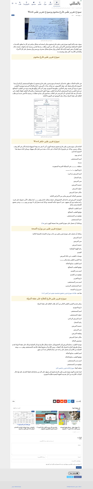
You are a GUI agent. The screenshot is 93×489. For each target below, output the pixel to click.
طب (19, 4)
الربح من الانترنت (54, 411)
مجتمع (34, 4)
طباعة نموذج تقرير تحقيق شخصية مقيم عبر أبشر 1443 (58, 293)
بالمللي (13, 486)
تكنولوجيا (26, 4)
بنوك (45, 4)
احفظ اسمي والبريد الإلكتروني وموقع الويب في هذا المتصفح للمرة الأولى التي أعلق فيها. (63, 464)
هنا (43, 223)
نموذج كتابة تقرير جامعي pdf (65, 368)
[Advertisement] (46, 71)
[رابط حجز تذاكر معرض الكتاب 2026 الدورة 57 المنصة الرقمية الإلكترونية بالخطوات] (46, 418)
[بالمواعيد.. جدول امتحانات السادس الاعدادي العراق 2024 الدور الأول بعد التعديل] (24, 418)
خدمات (56, 4)
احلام (50, 4)
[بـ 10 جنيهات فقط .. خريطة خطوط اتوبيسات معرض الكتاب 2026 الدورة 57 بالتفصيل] (69, 418)
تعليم (39, 4)
